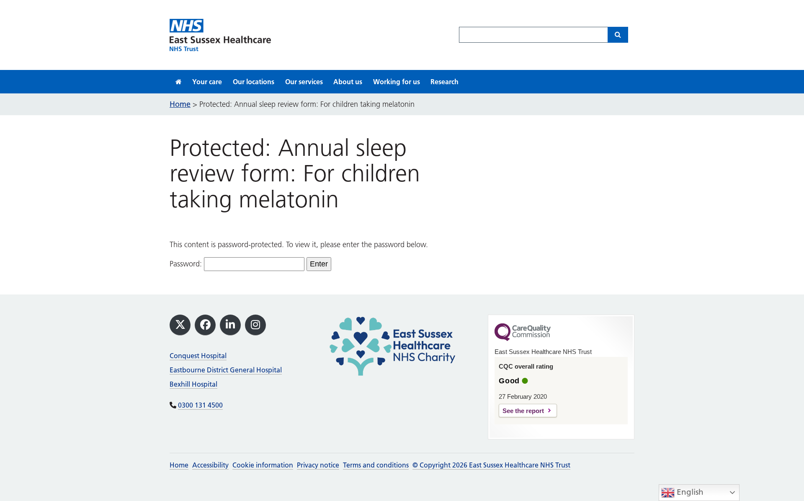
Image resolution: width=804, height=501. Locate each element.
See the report (523, 410)
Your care (207, 81)
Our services (304, 81)
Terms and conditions (376, 465)
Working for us (396, 81)
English (689, 492)
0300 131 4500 (200, 405)
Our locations (253, 81)
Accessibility (210, 465)
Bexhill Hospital (193, 384)
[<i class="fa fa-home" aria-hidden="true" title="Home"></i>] (178, 81)
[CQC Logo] (523, 339)
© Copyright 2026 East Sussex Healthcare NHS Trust (491, 465)
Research (444, 81)
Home (179, 465)
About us (347, 81)
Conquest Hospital (198, 355)
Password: (187, 264)
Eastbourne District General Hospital (226, 370)
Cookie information (262, 465)
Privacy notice (318, 465)
